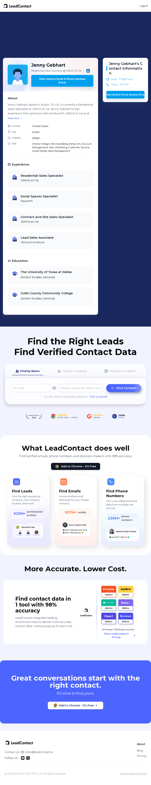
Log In (144, 6)
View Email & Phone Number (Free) (125, 94)
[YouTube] (22, 758)
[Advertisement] (77, 34)
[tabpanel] (75, 391)
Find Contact (126, 388)
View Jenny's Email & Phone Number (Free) (62, 81)
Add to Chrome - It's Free (78, 466)
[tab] (27, 371)
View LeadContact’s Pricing (116, 635)
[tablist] (75, 371)
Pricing (141, 756)
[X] (28, 758)
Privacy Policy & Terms (133, 773)
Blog (140, 750)
